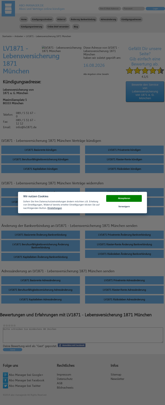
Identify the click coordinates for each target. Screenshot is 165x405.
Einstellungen (55, 208)
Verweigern (124, 206)
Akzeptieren (124, 198)
